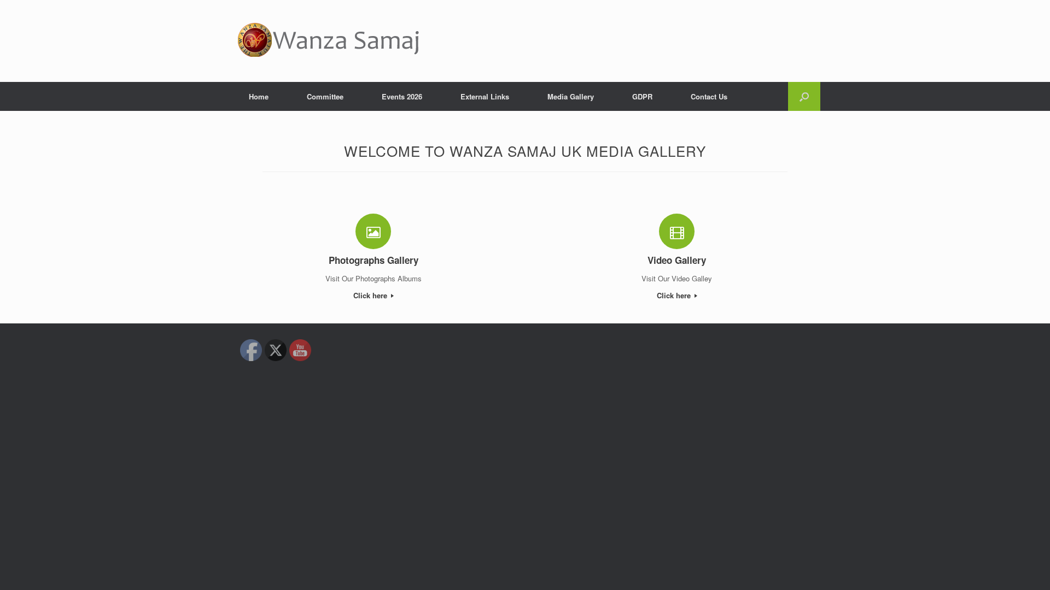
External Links (484, 96)
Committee (325, 96)
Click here (371, 295)
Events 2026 (402, 96)
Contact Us (709, 96)
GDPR (642, 96)
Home (259, 96)
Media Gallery (570, 96)
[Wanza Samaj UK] (329, 41)
